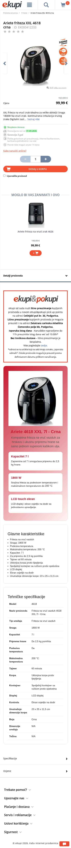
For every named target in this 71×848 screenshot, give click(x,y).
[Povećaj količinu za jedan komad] (46, 159)
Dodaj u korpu (38, 169)
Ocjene (7, 771)
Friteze (24, 13)
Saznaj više (33, 119)
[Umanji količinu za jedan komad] (25, 159)
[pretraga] (46, 5)
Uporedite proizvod (16, 175)
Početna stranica (10, 13)
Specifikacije (10, 758)
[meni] (29, 5)
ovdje (44, 345)
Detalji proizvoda (13, 275)
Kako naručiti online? (14, 150)
